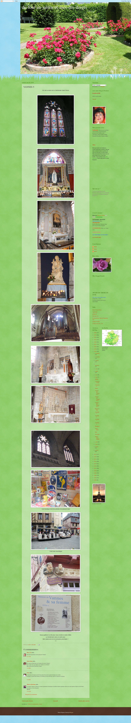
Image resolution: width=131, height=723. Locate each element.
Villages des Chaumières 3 (97, 392)
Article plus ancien (83, 701)
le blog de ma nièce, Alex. (97, 323)
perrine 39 (94, 314)
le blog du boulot (96, 321)
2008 (95, 475)
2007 (95, 477)
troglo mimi (96, 429)
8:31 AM (29, 656)
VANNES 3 (97, 420)
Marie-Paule (29, 661)
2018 (95, 351)
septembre (97, 365)
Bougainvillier (97, 409)
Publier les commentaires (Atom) (35, 704)
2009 (95, 473)
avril (96, 442)
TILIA (93, 145)
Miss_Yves (29, 652)
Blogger (71, 712)
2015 (95, 459)
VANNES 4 (97, 416)
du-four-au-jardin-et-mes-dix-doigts (54, 7)
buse (96, 432)
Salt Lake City (95, 316)
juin (96, 374)
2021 (95, 344)
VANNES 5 (97, 412)
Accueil (55, 701)
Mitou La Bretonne (31, 684)
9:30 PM (28, 679)
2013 (95, 463)
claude (95, 246)
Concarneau (97, 385)
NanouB (94, 99)
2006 (95, 480)
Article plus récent (27, 701)
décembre (97, 353)
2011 (95, 468)
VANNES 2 (97, 423)
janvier (96, 450)
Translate (103, 86)
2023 (95, 339)
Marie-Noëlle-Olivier (97, 310)
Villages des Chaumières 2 (97, 398)
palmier (96, 379)
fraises (96, 388)
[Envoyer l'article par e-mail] (39, 644)
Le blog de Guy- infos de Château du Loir (100, 318)
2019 (95, 349)
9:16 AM (29, 691)
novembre (97, 357)
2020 (95, 346)
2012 (95, 466)
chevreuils (97, 434)
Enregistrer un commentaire (31, 694)
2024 (95, 337)
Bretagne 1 (97, 426)
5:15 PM (28, 668)
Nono (28, 673)
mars (96, 444)
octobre (97, 360)
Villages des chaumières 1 (97, 404)
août (96, 369)
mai (96, 377)
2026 (95, 332)
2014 (95, 461)
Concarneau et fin (97, 382)
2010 (95, 470)
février (96, 446)
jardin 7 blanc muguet (97, 438)
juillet (96, 371)
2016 (95, 456)
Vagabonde (94, 312)
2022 (95, 342)
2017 (95, 454)
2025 (95, 335)
